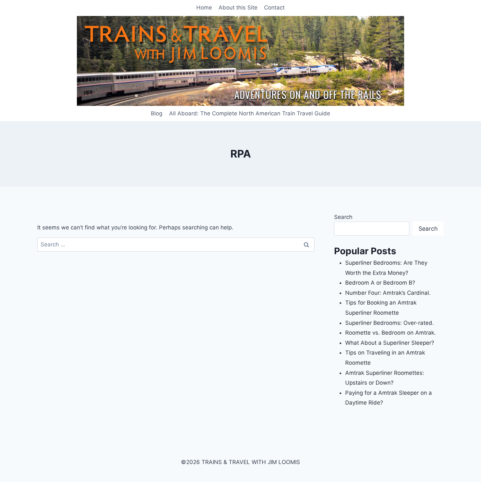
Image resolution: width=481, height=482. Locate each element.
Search (343, 217)
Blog (156, 113)
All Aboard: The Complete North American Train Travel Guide (249, 113)
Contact (274, 7)
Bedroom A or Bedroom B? (380, 282)
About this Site (238, 7)
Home (204, 7)
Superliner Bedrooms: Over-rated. (390, 323)
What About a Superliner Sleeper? (389, 343)
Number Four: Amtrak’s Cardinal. (388, 293)
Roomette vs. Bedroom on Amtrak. (390, 332)
